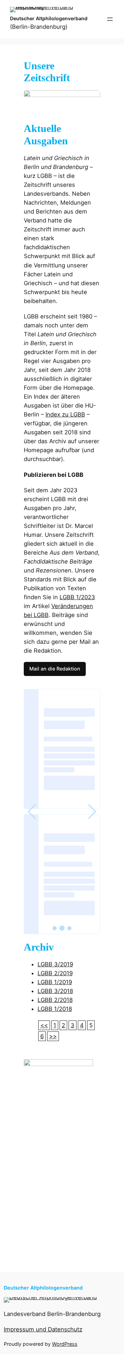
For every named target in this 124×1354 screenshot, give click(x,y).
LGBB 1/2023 (77, 597)
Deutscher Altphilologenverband (48, 18)
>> (53, 1036)
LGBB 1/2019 (55, 982)
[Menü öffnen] (110, 19)
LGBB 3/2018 (55, 991)
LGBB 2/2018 (55, 999)
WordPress (65, 1344)
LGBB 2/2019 (55, 973)
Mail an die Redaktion (54, 669)
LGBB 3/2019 (55, 964)
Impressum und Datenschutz (43, 1329)
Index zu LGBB (65, 414)
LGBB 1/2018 (55, 1008)
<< (44, 1025)
